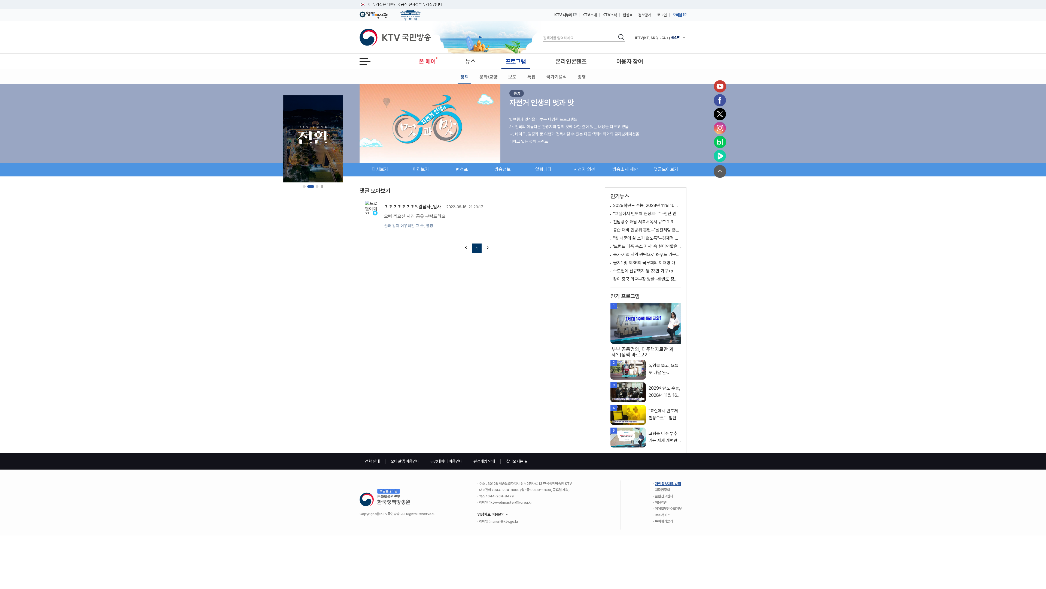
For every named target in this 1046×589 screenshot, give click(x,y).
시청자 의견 (584, 169)
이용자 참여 (629, 61)
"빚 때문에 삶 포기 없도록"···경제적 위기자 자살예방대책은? (647, 238)
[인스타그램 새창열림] (720, 128)
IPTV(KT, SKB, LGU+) (657, 37)
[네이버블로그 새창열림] (720, 142)
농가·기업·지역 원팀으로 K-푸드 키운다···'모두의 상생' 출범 (647, 254)
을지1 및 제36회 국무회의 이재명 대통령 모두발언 (647, 262)
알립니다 (543, 169)
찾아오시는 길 (517, 461)
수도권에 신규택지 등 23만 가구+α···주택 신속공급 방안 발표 (647, 271)
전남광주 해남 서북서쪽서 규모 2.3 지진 (647, 221)
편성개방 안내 (484, 461)
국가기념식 (556, 77)
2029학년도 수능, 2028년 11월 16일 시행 (647, 205)
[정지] (321, 186)
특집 (531, 77)
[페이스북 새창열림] (720, 100)
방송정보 (502, 169)
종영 (582, 77)
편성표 (628, 15)
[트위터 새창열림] (720, 114)
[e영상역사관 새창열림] (374, 14)
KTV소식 (610, 15)
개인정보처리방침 (668, 484)
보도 (512, 77)
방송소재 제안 (625, 169)
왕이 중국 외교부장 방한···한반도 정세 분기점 (647, 279)
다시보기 (380, 169)
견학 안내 (372, 461)
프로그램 (516, 61)
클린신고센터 (664, 496)
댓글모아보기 (666, 169)
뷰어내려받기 (664, 521)
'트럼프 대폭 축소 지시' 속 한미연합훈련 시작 (647, 246)
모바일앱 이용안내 (405, 461)
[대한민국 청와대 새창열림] (410, 12)
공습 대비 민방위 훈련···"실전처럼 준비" (647, 230)
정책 (464, 77)
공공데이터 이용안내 (446, 461)
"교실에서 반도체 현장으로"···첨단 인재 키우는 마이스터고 (647, 213)
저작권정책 (662, 490)
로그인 (662, 15)
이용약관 (661, 502)
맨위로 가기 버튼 (720, 171)
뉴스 (470, 61)
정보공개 (644, 15)
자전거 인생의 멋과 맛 (541, 102)
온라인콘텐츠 (571, 61)
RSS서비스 (662, 515)
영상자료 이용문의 (491, 514)
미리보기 (421, 169)
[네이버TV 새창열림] (720, 156)
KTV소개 (589, 15)
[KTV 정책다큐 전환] (313, 138)
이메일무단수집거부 (668, 509)
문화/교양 (488, 77)
